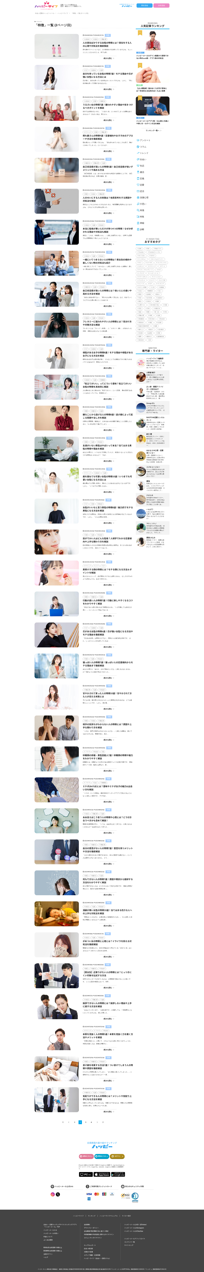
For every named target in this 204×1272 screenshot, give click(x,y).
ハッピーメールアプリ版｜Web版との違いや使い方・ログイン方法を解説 (152, 122)
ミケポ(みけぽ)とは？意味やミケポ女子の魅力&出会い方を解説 (107, 788)
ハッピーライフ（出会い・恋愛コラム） (97, 1258)
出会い (95, 782)
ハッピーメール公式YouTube (133, 1231)
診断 (139, 85)
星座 (140, 312)
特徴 (107, 35)
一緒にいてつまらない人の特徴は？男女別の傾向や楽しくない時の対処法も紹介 (107, 261)
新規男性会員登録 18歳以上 (53, 1251)
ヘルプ (46, 1257)
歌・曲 (157, 312)
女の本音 (149, 298)
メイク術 (162, 280)
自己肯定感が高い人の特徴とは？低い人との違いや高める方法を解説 (107, 292)
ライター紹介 (126, 1216)
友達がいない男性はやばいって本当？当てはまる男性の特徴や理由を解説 (107, 447)
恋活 (142, 191)
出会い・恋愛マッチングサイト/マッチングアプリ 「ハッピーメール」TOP (60, 1226)
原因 (86, 194)
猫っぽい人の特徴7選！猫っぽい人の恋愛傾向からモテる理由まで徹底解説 (108, 664)
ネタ (159, 269)
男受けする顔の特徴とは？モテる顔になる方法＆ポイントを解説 (107, 571)
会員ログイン (48, 1254)
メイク (96, 566)
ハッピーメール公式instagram (134, 1228)
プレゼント (142, 280)
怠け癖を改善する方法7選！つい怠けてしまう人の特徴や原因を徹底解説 (108, 1067)
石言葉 (159, 322)
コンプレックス (161, 262)
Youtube (141, 252)
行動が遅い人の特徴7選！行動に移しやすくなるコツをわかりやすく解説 (108, 602)
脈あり (151, 329)
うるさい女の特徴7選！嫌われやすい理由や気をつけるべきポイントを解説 (108, 106)
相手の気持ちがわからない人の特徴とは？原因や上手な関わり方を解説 (107, 726)
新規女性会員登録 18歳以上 (53, 1247)
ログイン (117, 1156)
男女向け (101, 225)
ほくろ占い (142, 255)
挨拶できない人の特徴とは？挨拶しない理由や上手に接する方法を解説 (107, 1005)
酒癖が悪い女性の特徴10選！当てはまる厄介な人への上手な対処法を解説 (107, 912)
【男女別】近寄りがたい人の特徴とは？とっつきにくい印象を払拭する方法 (107, 974)
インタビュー (142, 259)
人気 (153, 287)
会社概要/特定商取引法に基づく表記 (96, 1231)
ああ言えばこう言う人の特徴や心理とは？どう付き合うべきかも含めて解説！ (107, 819)
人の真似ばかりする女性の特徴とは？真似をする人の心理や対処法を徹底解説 (107, 44)
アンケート (145, 140)
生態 (101, 70)
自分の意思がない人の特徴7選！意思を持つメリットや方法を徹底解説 (108, 850)
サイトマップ (128, 1245)
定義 (142, 178)
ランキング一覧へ (152, 130)
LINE (140, 248)
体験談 (162, 287)
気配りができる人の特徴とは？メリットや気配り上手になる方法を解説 (107, 1098)
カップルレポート (90, 1245)
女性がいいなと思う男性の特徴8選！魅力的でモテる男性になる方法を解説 (108, 509)
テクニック (88, 132)
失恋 (142, 166)
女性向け (87, 39)
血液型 (150, 333)
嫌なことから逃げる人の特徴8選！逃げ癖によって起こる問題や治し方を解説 (108, 416)
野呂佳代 (141, 340)
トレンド (144, 153)
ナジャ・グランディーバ (146, 269)
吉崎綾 (149, 294)
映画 (148, 312)
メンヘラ (141, 283)
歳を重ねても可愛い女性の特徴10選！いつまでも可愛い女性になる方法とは (107, 478)
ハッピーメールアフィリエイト (134, 1239)
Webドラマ (158, 248)
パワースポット (143, 276)
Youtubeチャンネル (154, 252)
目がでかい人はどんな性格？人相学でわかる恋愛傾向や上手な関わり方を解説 (107, 540)
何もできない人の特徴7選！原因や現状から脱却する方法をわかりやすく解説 (108, 881)
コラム (143, 146)
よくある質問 (48, 1240)
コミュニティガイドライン (93, 1238)
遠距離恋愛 (160, 336)
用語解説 (102, 380)
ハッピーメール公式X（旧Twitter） (136, 1224)
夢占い (158, 294)
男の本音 (151, 319)
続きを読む (108, 58)
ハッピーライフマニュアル (109, 1216)
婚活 (142, 172)
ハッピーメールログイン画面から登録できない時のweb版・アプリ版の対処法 (152, 57)
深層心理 (104, 39)
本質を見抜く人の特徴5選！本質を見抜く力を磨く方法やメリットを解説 (108, 1036)
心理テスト (142, 305)
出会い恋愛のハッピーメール (44, 13)
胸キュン (141, 329)
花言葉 (141, 333)
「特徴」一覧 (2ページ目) (79, 13)
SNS (148, 248)
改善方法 (102, 101)
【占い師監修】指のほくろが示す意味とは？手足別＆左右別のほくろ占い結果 (151, 90)
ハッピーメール (153, 273)
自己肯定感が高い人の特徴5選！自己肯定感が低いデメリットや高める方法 (108, 168)
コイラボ (149, 262)
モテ (86, 70)
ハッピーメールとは (50, 1230)
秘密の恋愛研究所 (144, 326)
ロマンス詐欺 (142, 287)
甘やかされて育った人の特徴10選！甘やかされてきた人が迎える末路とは (107, 695)
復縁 (157, 301)
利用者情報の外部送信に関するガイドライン (99, 1234)
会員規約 (87, 1224)
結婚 (155, 326)
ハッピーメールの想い (51, 1233)
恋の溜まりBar (155, 305)
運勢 (140, 336)
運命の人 (149, 336)
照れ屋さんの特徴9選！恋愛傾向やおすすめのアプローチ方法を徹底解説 (108, 137)
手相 (148, 308)
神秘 (142, 223)
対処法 (95, 39)
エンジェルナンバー (157, 259)
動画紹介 (150, 291)
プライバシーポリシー (91, 1228)
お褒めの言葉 (88, 1252)
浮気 (165, 312)
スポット (141, 266)
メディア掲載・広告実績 (92, 1255)
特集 (142, 216)
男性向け (100, 504)
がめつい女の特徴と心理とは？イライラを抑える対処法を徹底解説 (107, 943)
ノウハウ (87, 751)
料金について (48, 1237)
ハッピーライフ (63, 13)
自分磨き (161, 329)
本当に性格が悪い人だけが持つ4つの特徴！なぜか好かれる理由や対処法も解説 (108, 230)
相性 (150, 322)
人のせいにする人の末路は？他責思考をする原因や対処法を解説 (107, 199)
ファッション (157, 276)
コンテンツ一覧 (129, 1242)
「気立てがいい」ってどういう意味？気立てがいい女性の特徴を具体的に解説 (107, 385)
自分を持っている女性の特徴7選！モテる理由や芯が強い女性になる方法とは (108, 75)
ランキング (160, 283)
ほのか (152, 255)
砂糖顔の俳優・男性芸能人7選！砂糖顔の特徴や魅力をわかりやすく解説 (108, 757)
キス (140, 262)
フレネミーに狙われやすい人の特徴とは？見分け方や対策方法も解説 (107, 323)
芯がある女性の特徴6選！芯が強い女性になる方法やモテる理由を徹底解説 (108, 633)
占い (160, 291)
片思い (143, 204)
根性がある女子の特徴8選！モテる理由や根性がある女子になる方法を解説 (108, 354)
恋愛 (95, 101)
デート (163, 266)
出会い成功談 (88, 1248)
